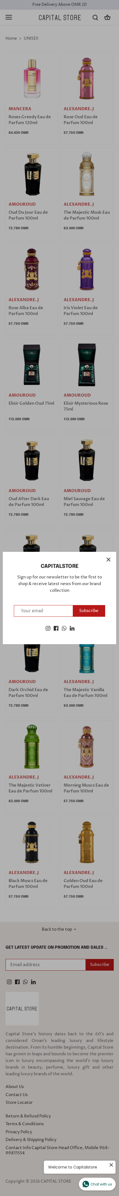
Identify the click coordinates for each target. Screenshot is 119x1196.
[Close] (108, 559)
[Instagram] (48, 628)
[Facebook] (56, 628)
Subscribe (89, 611)
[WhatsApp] (64, 628)
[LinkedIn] (72, 628)
